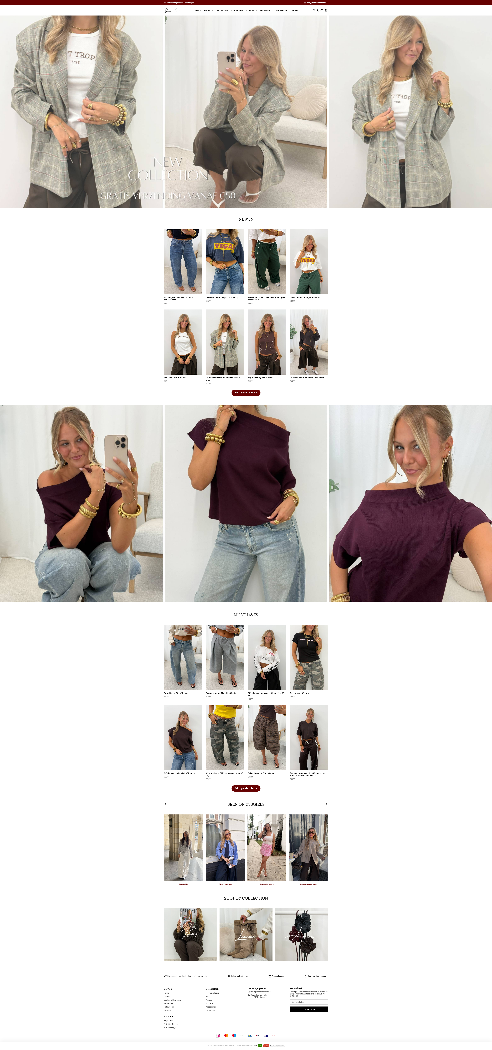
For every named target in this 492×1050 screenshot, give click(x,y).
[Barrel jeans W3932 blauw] (183, 657)
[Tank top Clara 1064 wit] (183, 342)
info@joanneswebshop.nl (317, 3)
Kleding (209, 1000)
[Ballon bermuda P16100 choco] (267, 737)
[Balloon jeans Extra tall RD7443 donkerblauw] (183, 262)
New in (198, 10)
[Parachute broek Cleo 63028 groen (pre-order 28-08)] (267, 262)
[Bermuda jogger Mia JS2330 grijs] (225, 657)
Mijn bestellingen (171, 1024)
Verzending (168, 1003)
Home (166, 993)
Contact (294, 10)
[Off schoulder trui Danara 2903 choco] (309, 342)
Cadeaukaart (282, 10)
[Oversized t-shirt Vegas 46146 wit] (309, 262)
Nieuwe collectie (212, 993)
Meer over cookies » (277, 1046)
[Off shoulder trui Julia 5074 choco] (183, 737)
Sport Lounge (237, 10)
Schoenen (210, 1003)
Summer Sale (222, 10)
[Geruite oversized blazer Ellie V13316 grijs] (225, 342)
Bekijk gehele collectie (246, 392)
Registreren (168, 1020)
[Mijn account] (318, 10)
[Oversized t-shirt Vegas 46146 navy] (225, 262)
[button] (165, 804)
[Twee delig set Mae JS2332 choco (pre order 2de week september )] (309, 737)
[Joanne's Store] (172, 10)
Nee (266, 1046)
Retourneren (169, 1007)
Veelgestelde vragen (172, 1000)
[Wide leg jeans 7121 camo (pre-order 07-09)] (225, 737)
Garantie (167, 1010)
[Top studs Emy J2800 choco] (267, 342)
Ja (260, 1046)
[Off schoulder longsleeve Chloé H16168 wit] (267, 657)
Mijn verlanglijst (170, 1027)
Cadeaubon (210, 1010)
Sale (207, 996)
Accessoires (211, 1007)
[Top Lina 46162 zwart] (309, 657)
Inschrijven (309, 1009)
